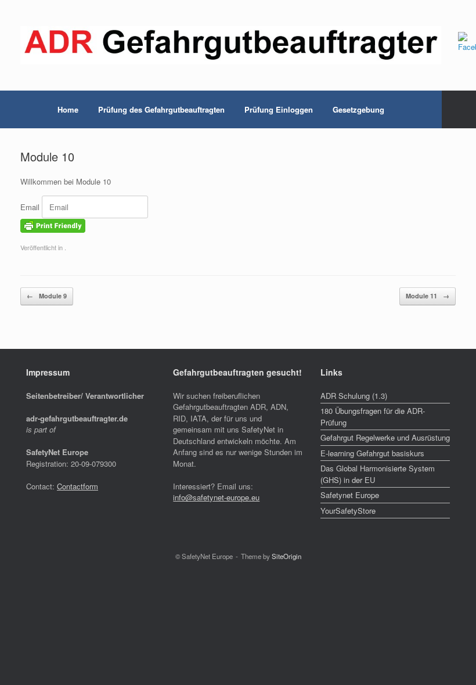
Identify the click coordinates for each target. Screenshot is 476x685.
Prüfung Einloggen (278, 109)
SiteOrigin (286, 556)
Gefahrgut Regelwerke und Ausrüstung (385, 437)
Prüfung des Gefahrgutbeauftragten (161, 109)
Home (67, 109)
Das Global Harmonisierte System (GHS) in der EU (377, 474)
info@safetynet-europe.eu (216, 497)
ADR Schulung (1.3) (353, 395)
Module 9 (47, 295)
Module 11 (427, 295)
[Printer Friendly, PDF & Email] (52, 224)
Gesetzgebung (358, 109)
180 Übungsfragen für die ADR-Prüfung (372, 416)
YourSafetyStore (348, 510)
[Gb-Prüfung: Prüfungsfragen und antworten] (230, 45)
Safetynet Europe (349, 494)
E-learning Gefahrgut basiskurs (372, 453)
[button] (459, 109)
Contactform (77, 486)
